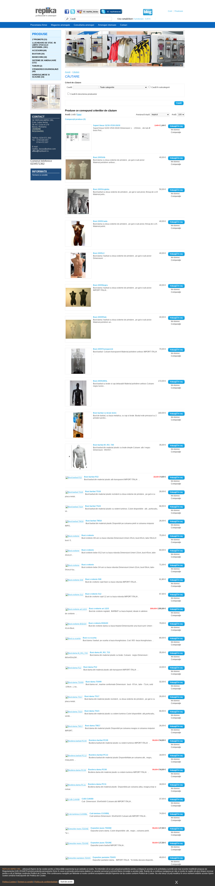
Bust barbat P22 (91, 477)
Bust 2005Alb (99, 157)
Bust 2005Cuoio (100, 221)
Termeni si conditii (40, 175)
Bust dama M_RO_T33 (100, 652)
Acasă (67, 72)
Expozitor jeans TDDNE (101, 828)
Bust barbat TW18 (94, 521)
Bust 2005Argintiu (101, 189)
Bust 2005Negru (100, 285)
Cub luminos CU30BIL (99, 813)
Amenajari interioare (107, 25)
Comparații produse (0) (75, 119)
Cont (170, 11)
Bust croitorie (88, 535)
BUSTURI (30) (38, 54)
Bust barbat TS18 (93, 491)
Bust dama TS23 (92, 711)
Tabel (79, 114)
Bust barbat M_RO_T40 (103, 445)
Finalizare (179, 11)
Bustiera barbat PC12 (98, 755)
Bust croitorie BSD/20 (98, 623)
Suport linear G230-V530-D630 (106, 125)
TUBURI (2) (37, 66)
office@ (35, 151)
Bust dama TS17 (92, 696)
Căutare (75, 72)
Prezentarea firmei (38, 25)
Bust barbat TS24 (93, 506)
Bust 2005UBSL (100, 381)
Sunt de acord (66, 882)
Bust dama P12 (90, 667)
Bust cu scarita (89, 638)
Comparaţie (176, 132)
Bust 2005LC (99, 253)
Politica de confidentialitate (45, 882)
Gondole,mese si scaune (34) (41, 76)
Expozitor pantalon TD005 (104, 857)
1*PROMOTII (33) (39, 39)
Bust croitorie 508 (93, 579)
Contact (123, 25)
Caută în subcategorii (160, 87)
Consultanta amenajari (84, 25)
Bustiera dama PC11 (97, 784)
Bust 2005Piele (100, 317)
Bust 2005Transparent (103, 349)
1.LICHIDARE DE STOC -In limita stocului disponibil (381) (44, 45)
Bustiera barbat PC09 (98, 740)
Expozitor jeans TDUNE (101, 843)
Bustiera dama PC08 (97, 769)
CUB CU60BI (87, 799)
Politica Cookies (9, 882)
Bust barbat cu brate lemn (104, 413)
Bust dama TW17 (92, 726)
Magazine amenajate (60, 25)
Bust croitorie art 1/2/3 (99, 608)
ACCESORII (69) (39, 50)
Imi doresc (175, 130)
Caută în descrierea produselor (83, 94)
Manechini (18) (39, 57)
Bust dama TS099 (94, 682)
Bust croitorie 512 (93, 594)
